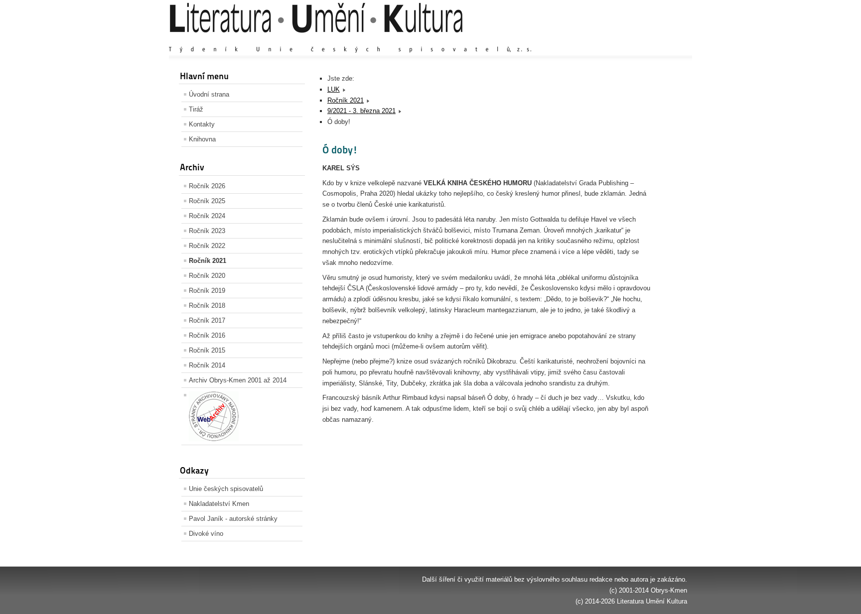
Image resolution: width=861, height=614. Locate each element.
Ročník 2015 (207, 350)
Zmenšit (657, 39)
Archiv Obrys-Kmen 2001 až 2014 (238, 380)
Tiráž (196, 109)
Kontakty (202, 124)
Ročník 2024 (207, 216)
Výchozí (626, 39)
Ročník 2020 (207, 275)
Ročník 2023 (207, 231)
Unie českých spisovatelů (226, 488)
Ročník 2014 (207, 365)
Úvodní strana (209, 94)
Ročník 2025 (207, 201)
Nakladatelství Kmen (219, 503)
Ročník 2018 (207, 305)
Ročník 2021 (207, 260)
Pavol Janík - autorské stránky (233, 518)
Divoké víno (206, 533)
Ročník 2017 (207, 320)
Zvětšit (597, 39)
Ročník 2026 (207, 186)
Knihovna (202, 139)
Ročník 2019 (207, 290)
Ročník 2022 (207, 245)
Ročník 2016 (207, 335)
